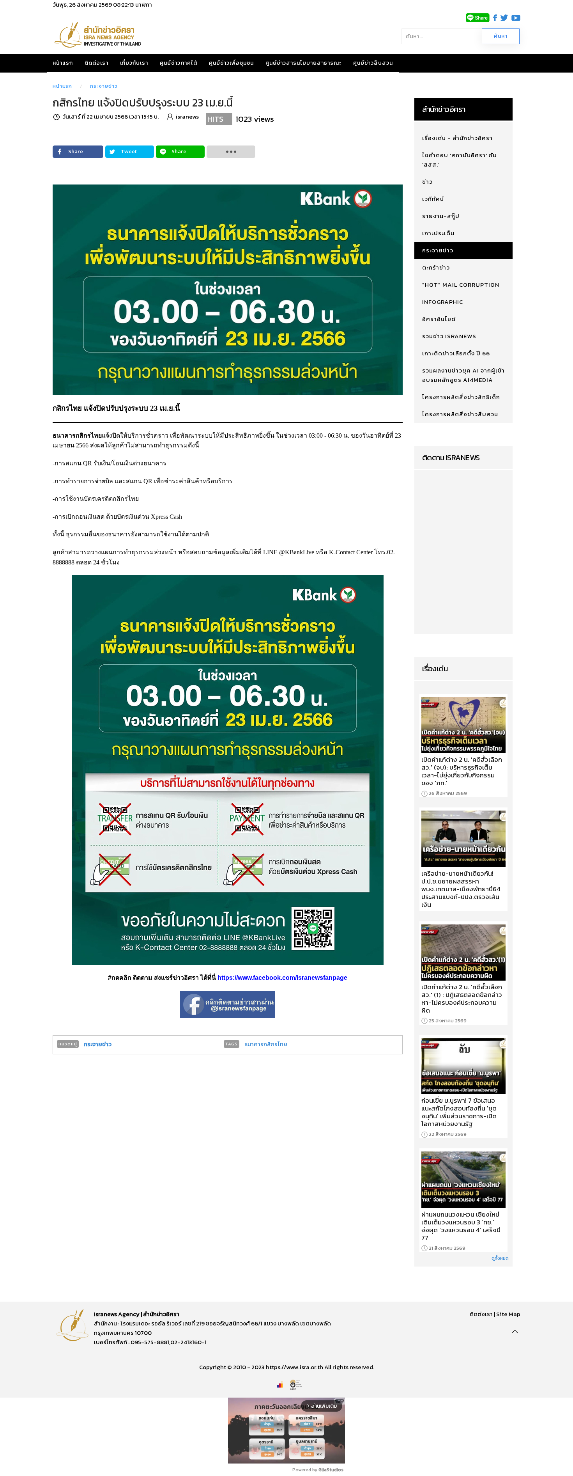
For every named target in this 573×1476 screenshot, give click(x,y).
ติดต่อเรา (96, 63)
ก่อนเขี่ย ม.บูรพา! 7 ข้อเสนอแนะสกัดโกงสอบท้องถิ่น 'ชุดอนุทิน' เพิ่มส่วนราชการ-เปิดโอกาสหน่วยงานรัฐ (459, 1112)
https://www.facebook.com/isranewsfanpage (282, 977)
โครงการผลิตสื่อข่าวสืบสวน (460, 414)
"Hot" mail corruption (460, 284)
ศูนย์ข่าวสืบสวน (373, 63)
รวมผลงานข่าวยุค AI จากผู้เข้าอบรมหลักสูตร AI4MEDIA (463, 375)
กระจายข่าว (104, 86)
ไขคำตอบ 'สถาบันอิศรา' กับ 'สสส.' (459, 160)
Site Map (508, 1313)
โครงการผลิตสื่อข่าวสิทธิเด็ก (461, 396)
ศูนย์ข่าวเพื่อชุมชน (231, 63)
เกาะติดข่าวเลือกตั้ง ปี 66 (456, 353)
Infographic (442, 301)
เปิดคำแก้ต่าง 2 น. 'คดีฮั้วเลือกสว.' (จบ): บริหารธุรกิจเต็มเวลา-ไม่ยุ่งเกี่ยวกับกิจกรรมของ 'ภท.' (461, 771)
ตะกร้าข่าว (436, 267)
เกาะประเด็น (438, 233)
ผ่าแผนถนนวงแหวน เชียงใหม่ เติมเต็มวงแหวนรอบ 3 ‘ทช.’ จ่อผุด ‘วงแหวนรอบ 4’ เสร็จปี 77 (460, 1226)
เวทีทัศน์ (433, 198)
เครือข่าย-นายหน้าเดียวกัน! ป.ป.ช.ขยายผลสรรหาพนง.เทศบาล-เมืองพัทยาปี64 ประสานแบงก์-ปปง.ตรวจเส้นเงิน (460, 888)
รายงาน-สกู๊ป (441, 215)
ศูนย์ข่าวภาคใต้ (178, 63)
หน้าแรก (63, 63)
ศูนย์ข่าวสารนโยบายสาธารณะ (303, 63)
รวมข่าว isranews (449, 336)
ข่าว (427, 181)
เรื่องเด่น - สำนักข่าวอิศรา (457, 137)
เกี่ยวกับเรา (134, 63)
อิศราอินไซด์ (439, 318)
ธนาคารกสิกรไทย (265, 1044)
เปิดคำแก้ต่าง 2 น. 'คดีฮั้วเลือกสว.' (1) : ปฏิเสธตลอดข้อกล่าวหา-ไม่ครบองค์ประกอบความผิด (461, 998)
